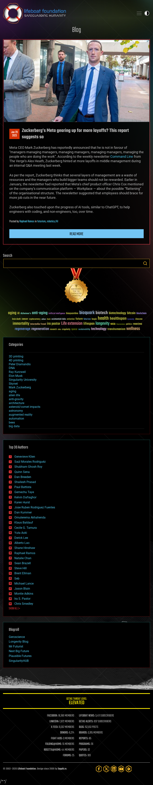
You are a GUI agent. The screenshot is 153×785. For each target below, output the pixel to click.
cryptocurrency (34, 319)
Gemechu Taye (24, 492)
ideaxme (138, 319)
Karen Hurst (22, 502)
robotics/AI (52, 221)
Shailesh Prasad (25, 482)
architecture (16, 403)
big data (14, 426)
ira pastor (53, 324)
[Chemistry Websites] (76, 286)
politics (129, 324)
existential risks (58, 319)
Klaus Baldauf (23, 522)
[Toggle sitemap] (139, 13)
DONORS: (64, 732)
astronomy (16, 410)
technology (99, 329)
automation (16, 418)
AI (18, 313)
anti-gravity (16, 399)
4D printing (16, 360)
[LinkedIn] (114, 769)
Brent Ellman (22, 573)
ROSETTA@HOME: (52, 749)
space (74, 329)
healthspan (118, 318)
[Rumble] (129, 769)
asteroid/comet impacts (24, 407)
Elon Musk (16, 376)
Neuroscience (120, 324)
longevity (103, 323)
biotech (102, 312)
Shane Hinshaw (24, 548)
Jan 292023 (14, 134)
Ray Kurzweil (17, 372)
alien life (14, 395)
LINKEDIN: (54, 721)
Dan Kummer (23, 512)
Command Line (121, 156)
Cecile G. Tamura (25, 527)
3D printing (16, 356)
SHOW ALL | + (14, 608)
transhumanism (116, 329)
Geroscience (17, 637)
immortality (21, 323)
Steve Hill (20, 568)
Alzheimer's (26, 313)
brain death (16, 319)
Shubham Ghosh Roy (28, 466)
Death (49, 319)
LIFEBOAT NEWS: (87, 715)
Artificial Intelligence (57, 313)
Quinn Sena (22, 472)
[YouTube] (121, 769)
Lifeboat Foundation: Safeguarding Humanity (67, 13)
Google (94, 319)
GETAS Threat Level (76, 702)
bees (12, 422)
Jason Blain (22, 588)
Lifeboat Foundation (27, 769)
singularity (66, 329)
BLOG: (81, 727)
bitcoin (131, 313)
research (53, 329)
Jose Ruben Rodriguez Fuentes (34, 507)
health (103, 318)
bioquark (87, 313)
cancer (25, 319)
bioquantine (72, 313)
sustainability (84, 329)
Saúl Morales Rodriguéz (30, 461)
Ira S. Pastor (22, 598)
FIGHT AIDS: (57, 738)
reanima (137, 324)
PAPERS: (83, 749)
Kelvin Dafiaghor (25, 497)
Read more (76, 234)
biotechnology (117, 313)
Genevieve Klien (24, 456)
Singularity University (23, 379)
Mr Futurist (16, 646)
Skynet (13, 383)
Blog (76, 30)
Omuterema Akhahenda (30, 517)
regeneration (40, 329)
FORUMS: (67, 755)
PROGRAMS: (84, 744)
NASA (112, 324)
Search (145, 263)
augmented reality (20, 414)
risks (59, 329)
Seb (16, 578)
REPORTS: (83, 738)
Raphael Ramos (26, 221)
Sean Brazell (22, 563)
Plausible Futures (20, 656)
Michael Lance (24, 583)
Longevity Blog (18, 641)
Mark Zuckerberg (20, 387)
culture (43, 319)
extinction (71, 319)
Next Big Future (19, 651)
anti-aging (40, 313)
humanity (130, 319)
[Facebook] (99, 769)
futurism (41, 221)
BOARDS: (83, 732)
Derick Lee (21, 538)
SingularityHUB (19, 661)
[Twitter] (106, 769)
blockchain (141, 313)
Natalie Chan (22, 558)
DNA (12, 368)
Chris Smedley (23, 603)
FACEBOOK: (52, 715)
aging (12, 313)
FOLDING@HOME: (53, 744)
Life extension (71, 323)
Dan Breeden (22, 477)
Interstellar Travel (38, 324)
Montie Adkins (23, 593)
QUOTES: (83, 755)
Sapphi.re (62, 769)
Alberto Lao (21, 543)
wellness (133, 328)
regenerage (22, 329)
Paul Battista (22, 487)
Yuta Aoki (20, 533)
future (79, 319)
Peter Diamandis (20, 364)
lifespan (89, 324)
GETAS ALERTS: (86, 721)
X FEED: (54, 727)
